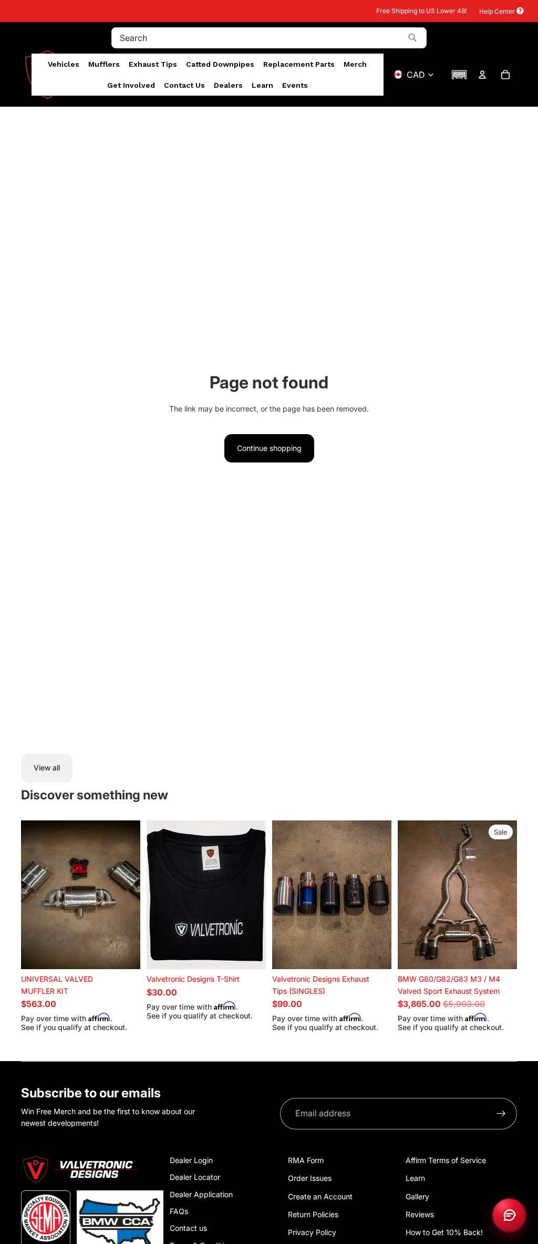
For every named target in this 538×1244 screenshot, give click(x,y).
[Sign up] (501, 1114)
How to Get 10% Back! (444, 1232)
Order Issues (310, 1178)
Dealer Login (191, 1160)
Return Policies (313, 1214)
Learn (415, 1178)
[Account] (482, 74)
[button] (459, 74)
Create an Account (320, 1196)
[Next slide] (128, 895)
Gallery (417, 1196)
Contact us (188, 1228)
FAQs (179, 1211)
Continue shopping (269, 448)
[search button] (412, 37)
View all (47, 767)
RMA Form (306, 1160)
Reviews (420, 1214)
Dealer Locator (195, 1177)
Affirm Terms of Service (446, 1160)
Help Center (497, 11)
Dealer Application (201, 1194)
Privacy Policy (312, 1232)
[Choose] (124, 953)
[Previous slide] (32, 895)
